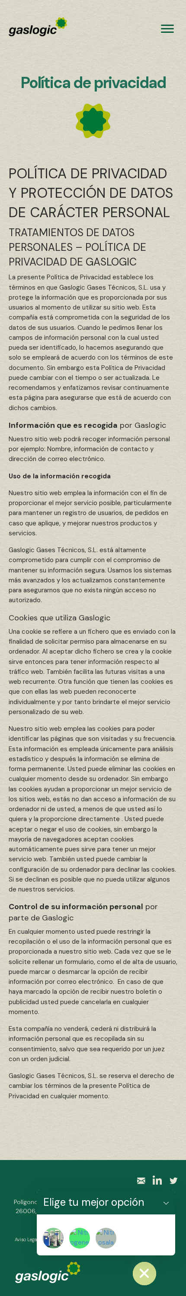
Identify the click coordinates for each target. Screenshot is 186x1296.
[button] (166, 1202)
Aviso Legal (26, 1239)
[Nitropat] (53, 1238)
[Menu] (167, 29)
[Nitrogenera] (79, 1238)
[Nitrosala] (106, 1238)
